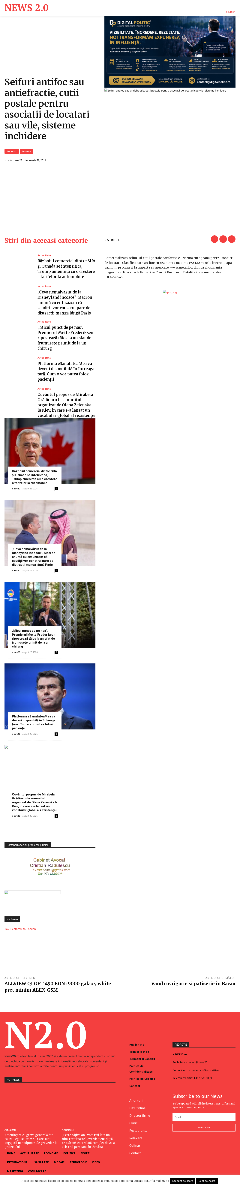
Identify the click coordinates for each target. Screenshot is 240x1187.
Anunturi (11, 151)
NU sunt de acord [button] (182, 1180)
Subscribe (204, 1127)
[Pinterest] (232, 239)
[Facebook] (214, 239)
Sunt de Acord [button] (207, 1180)
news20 (17, 160)
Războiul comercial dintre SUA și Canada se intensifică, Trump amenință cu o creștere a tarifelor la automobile (34, 477)
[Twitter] (223, 239)
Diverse (26, 151)
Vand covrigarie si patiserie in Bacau (193, 984)
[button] (231, 12)
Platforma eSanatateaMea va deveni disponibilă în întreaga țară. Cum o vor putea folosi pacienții (33, 722)
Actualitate (44, 255)
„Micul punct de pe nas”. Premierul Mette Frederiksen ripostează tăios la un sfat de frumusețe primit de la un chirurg (65, 338)
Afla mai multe (159, 1180)
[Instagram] (184, 1144)
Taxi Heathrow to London (20, 929)
